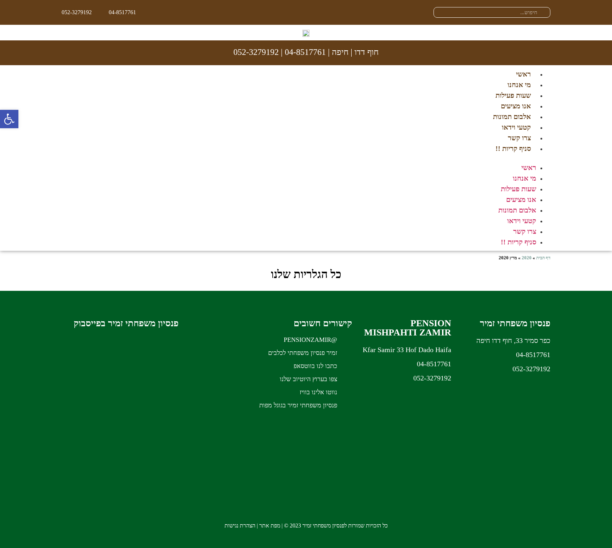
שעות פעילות (513, 95)
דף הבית (543, 257)
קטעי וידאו (516, 127)
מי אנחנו (519, 85)
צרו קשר (519, 138)
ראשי (523, 74)
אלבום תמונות (512, 116)
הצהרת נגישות (240, 525)
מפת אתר (269, 525)
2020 (527, 257)
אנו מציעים (516, 106)
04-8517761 (305, 52)
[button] (306, 158)
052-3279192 (256, 52)
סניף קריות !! (513, 148)
